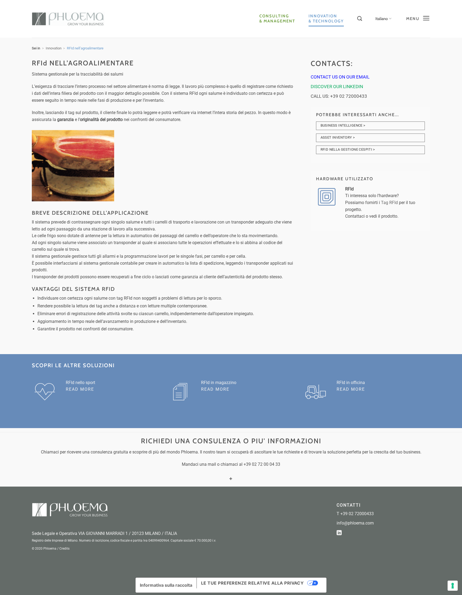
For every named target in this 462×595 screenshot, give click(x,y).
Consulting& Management (277, 19)
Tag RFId (389, 202)
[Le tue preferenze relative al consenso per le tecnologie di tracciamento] (453, 586)
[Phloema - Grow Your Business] (68, 19)
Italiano (381, 18)
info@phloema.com (355, 523)
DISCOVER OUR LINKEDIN (337, 86)
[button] (417, 19)
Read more (80, 389)
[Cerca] (359, 18)
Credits (64, 548)
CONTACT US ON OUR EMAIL (340, 77)
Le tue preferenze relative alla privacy (252, 583)
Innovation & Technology (326, 19)
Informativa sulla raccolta (166, 585)
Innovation (53, 48)
